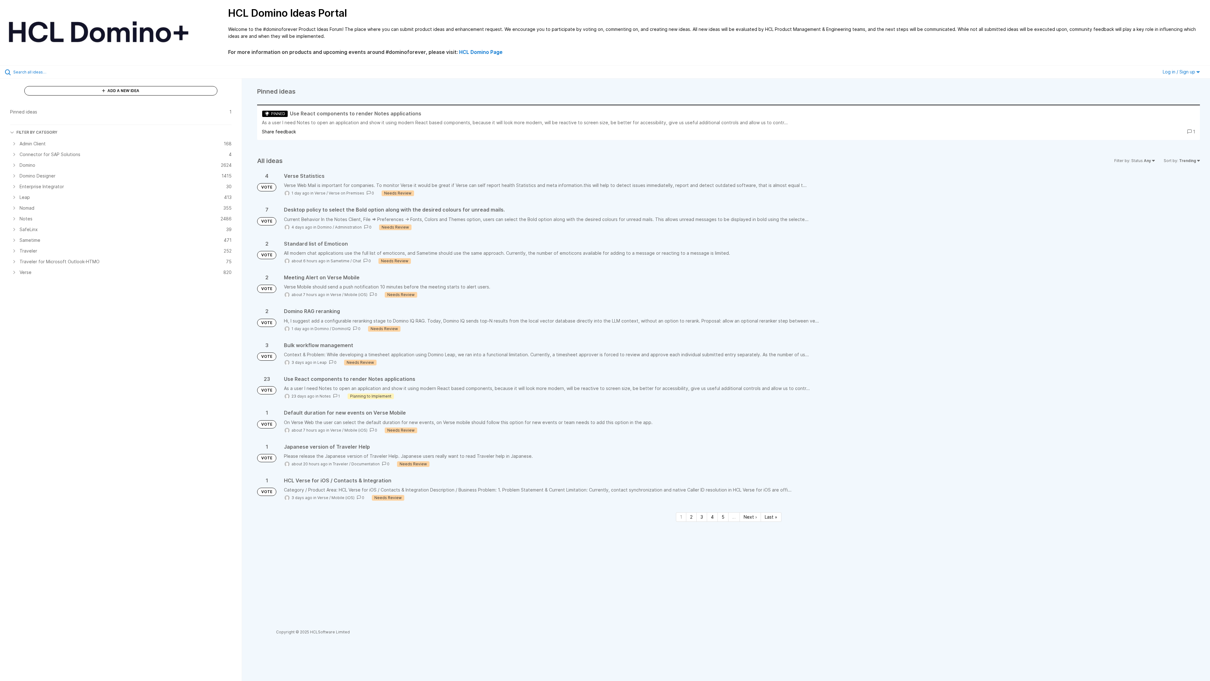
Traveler (340, 464)
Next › (750, 517)
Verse (320, 193)
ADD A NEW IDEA (123, 90)
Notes (325, 396)
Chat (357, 261)
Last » (771, 517)
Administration (348, 227)
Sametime (340, 261)
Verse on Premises (346, 193)
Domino (324, 227)
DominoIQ (341, 328)
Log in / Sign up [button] (1179, 71)
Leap (322, 362)
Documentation (365, 464)
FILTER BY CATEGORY (36, 132)
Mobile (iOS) (355, 294)
